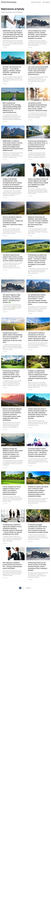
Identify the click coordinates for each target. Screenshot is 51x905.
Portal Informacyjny (8, 2)
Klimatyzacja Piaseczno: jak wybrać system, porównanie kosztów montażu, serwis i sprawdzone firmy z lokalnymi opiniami (37, 566)
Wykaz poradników (36, 2)
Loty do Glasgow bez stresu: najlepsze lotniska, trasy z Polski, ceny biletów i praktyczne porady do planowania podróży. (12, 490)
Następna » (28, 587)
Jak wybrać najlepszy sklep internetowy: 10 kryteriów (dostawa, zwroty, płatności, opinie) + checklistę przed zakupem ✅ (12, 298)
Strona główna (46, 2)
